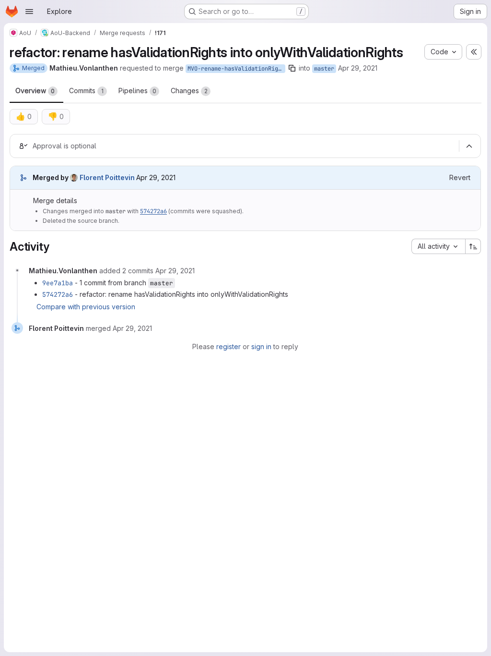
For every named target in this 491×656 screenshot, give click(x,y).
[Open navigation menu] (29, 11)
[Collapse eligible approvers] (469, 146)
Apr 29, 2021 (357, 68)
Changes (189, 90)
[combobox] (438, 246)
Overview (35, 90)
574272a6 (153, 211)
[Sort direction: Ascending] (473, 246)
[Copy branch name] (292, 68)
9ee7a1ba (57, 283)
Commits (86, 90)
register (228, 346)
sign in (261, 346)
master (324, 69)
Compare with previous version (85, 307)
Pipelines (137, 90)
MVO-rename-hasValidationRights (236, 69)
